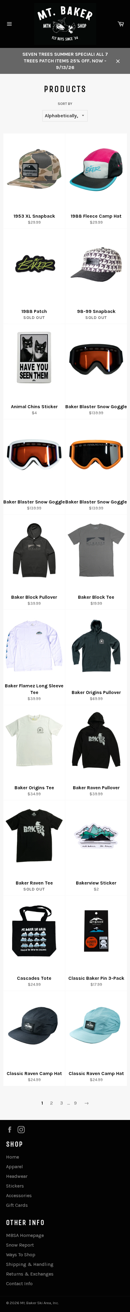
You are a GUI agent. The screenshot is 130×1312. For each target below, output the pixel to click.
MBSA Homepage (25, 1235)
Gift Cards (17, 1205)
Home (12, 1157)
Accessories (19, 1195)
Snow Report (20, 1245)
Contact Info (19, 1283)
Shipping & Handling (30, 1264)
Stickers (15, 1186)
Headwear (17, 1176)
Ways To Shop (20, 1254)
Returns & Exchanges (30, 1274)
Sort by (65, 104)
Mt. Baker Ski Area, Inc (39, 1303)
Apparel (14, 1166)
